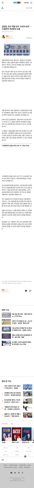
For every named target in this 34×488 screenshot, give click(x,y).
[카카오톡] (26, 291)
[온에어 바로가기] (26, 2)
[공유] (2, 8)
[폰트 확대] (31, 8)
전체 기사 (5, 448)
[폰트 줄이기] (27, 8)
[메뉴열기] (3, 2)
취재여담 (17, 451)
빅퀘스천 (17, 455)
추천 (12, 424)
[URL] (30, 291)
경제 (17, 448)
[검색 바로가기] (31, 2)
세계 (6, 451)
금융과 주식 (5, 455)
